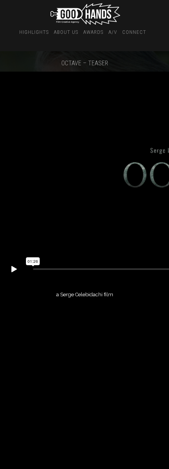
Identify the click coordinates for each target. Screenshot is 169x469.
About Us (66, 32)
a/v (112, 32)
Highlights (34, 32)
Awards (93, 32)
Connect (134, 32)
